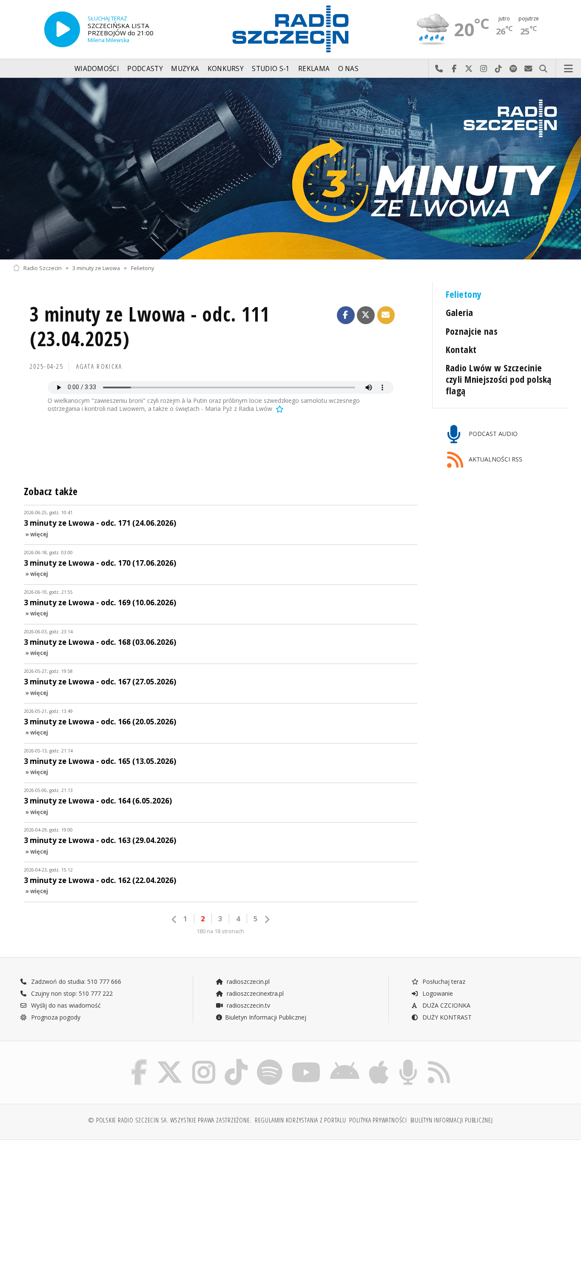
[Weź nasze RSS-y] (439, 1061)
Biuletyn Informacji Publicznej (265, 1017)
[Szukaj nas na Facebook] (139, 1061)
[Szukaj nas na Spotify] (269, 1061)
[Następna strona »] (266, 919)
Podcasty (144, 68)
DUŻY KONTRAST (446, 1017)
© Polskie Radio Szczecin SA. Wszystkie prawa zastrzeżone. (169, 1120)
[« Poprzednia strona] (174, 919)
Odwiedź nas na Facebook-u (454, 69)
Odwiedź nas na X (468, 69)
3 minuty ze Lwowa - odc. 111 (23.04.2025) (150, 326)
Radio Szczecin (42, 267)
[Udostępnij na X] (366, 315)
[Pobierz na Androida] (344, 1061)
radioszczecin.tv (247, 1005)
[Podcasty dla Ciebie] (408, 1061)
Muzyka (185, 68)
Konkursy (226, 68)
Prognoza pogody (54, 1017)
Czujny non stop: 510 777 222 (71, 993)
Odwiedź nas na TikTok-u (498, 69)
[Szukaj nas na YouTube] (306, 1061)
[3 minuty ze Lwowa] (290, 168)
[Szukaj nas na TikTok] (236, 1061)
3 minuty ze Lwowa (96, 267)
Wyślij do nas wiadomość (528, 69)
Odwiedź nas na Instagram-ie (483, 69)
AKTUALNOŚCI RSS (494, 459)
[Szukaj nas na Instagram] (204, 1061)
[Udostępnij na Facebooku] (346, 315)
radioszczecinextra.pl (254, 993)
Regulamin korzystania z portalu (300, 1120)
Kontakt (461, 349)
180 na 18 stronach (220, 931)
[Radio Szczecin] (290, 29)
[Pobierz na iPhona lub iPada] (378, 1061)
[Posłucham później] (279, 408)
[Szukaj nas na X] (170, 1061)
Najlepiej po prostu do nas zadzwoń (439, 69)
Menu (568, 69)
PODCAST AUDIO (492, 434)
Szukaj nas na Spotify (513, 69)
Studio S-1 (271, 68)
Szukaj (543, 69)
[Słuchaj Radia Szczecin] (62, 29)
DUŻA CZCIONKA (445, 1005)
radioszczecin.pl (247, 981)
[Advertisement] (80, 1205)
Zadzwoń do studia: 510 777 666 (75, 981)
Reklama (314, 68)
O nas (348, 68)
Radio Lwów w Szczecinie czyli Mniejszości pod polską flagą (499, 379)
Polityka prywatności (378, 1120)
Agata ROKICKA (99, 366)
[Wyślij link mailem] (386, 315)
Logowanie (437, 993)
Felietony (142, 267)
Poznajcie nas (472, 331)
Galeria (459, 312)
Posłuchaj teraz (443, 981)
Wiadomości (96, 68)
